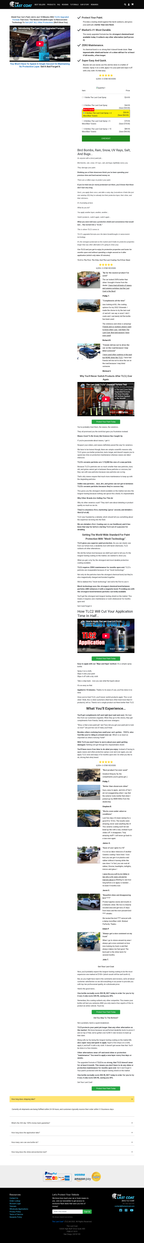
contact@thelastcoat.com (124, 1206)
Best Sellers (40, 4)
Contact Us (14, 1198)
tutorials (74, 4)
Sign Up (87, 1212)
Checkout (105, 138)
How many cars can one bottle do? (24, 1142)
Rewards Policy (16, 1217)
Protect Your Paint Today (106, 422)
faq (58, 4)
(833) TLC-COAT (128, 1201)
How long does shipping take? (23, 1099)
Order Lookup (15, 1201)
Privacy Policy (15, 1212)
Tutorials (13, 1206)
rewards (94, 4)
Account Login (15, 1204)
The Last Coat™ (58, 1222)
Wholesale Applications (19, 1209)
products (51, 4)
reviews (65, 4)
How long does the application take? (25, 1133)
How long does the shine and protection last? (29, 1152)
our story (84, 4)
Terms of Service (16, 1214)
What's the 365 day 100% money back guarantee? (30, 1123)
